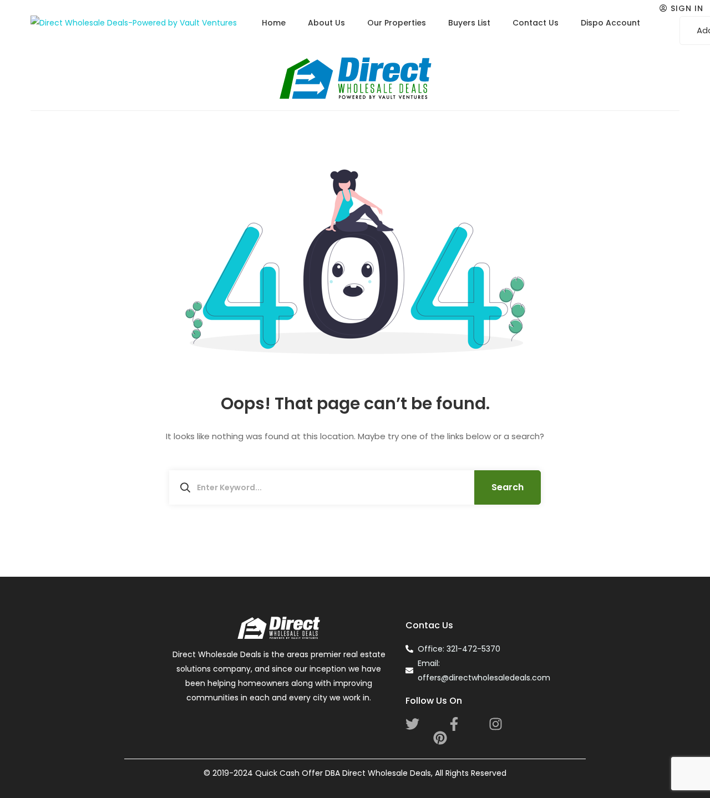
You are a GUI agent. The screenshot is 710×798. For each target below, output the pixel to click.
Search (507, 487)
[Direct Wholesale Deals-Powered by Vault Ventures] (134, 22)
